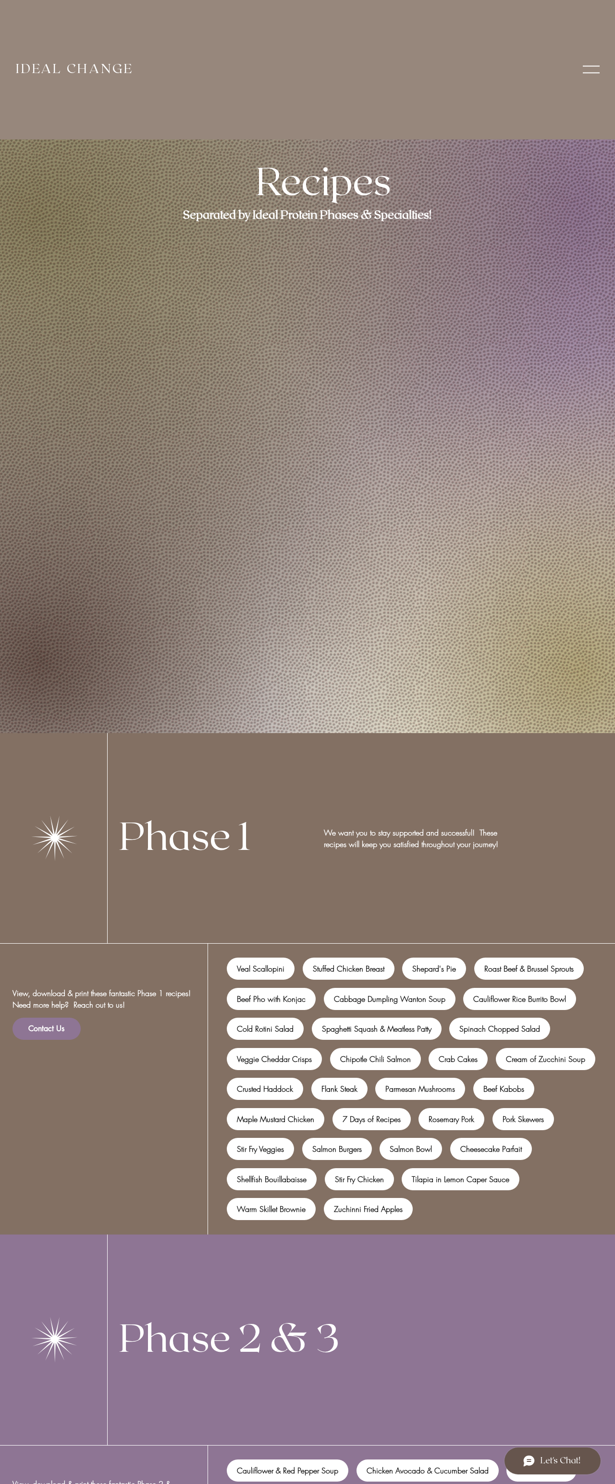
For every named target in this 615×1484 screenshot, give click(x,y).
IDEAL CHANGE (75, 69)
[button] (591, 69)
